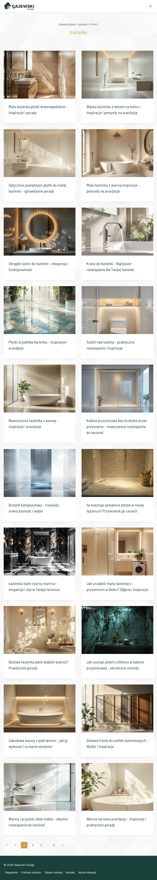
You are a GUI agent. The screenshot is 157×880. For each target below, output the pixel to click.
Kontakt (70, 872)
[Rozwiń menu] (150, 6)
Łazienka (82, 24)
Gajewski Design (67, 24)
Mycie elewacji (87, 872)
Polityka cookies (31, 872)
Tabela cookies (53, 872)
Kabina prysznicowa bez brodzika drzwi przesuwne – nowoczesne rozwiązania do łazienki (116, 426)
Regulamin (11, 872)
